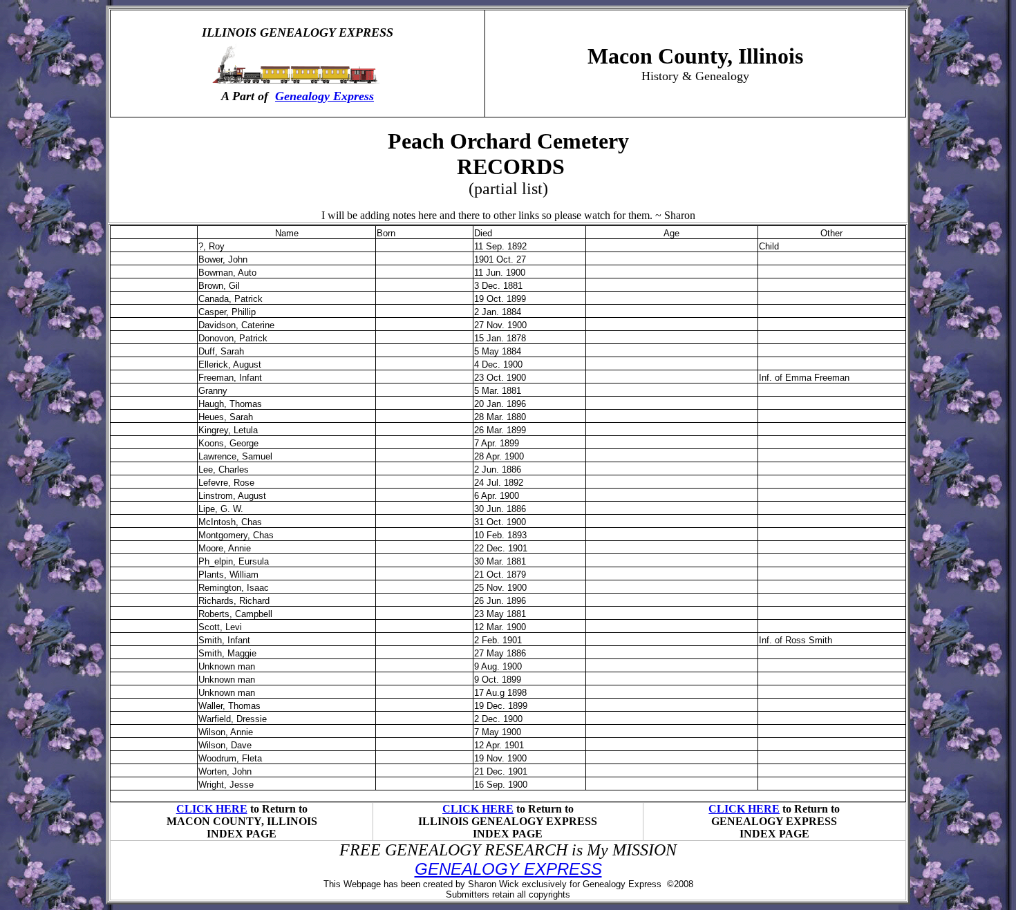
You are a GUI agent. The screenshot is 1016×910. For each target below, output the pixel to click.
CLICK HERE (211, 809)
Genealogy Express (324, 96)
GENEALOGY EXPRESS (508, 869)
